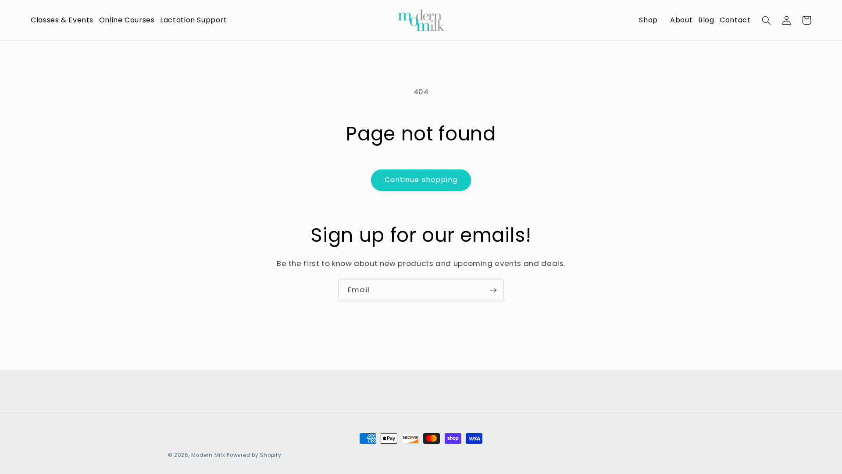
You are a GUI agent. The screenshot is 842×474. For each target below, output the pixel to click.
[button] (59, 20)
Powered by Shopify (254, 455)
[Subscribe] (493, 290)
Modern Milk (208, 455)
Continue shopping (421, 180)
